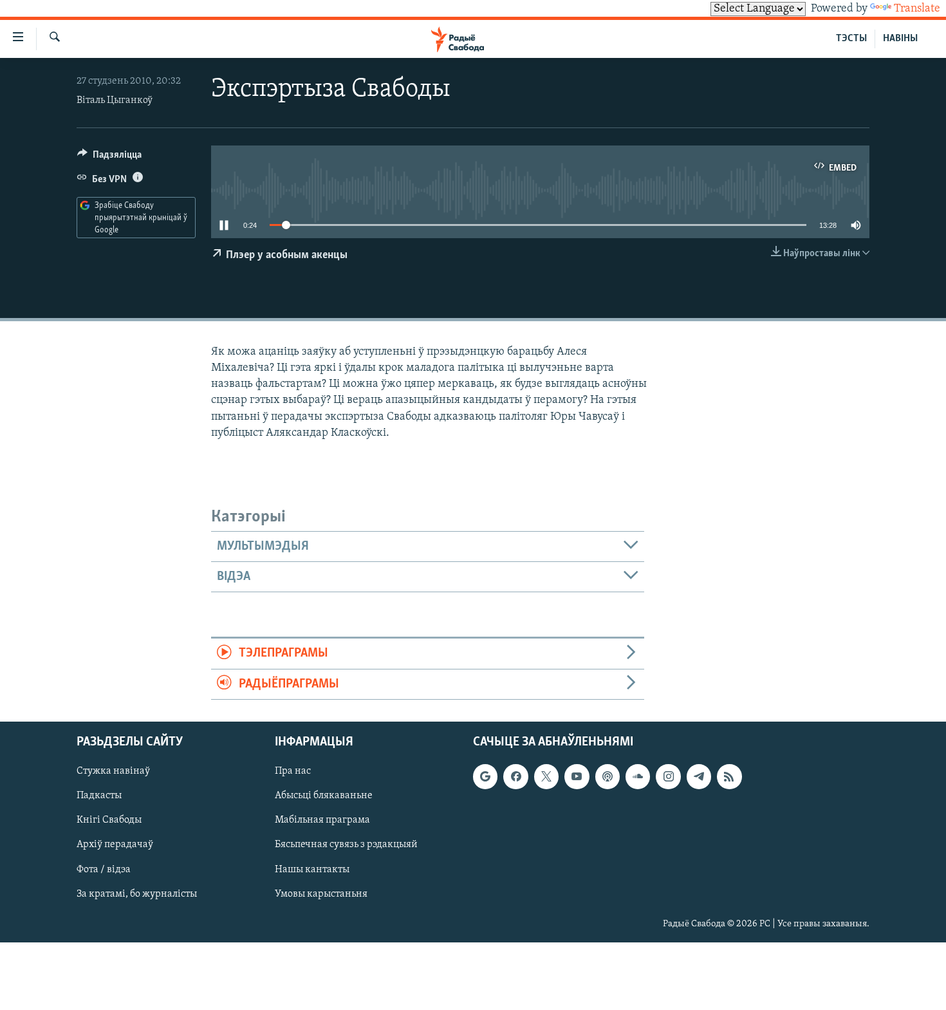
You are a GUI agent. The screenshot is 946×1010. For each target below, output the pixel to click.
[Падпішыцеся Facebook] (515, 776)
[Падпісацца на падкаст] (607, 776)
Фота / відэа (104, 870)
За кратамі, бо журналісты (137, 894)
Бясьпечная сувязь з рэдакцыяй (346, 845)
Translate (917, 9)
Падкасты (99, 796)
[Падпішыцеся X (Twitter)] (546, 776)
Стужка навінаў (113, 771)
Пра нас (293, 771)
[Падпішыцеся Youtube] (576, 776)
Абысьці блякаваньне (324, 796)
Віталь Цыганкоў (115, 100)
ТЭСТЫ (851, 38)
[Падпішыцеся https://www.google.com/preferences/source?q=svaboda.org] (485, 776)
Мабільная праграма (322, 821)
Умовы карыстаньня (321, 894)
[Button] (109, 157)
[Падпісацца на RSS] (729, 776)
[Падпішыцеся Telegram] (699, 776)
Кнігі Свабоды (109, 821)
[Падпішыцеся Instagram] (668, 776)
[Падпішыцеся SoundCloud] (638, 776)
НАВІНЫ (900, 38)
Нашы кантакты (312, 870)
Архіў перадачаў (115, 845)
